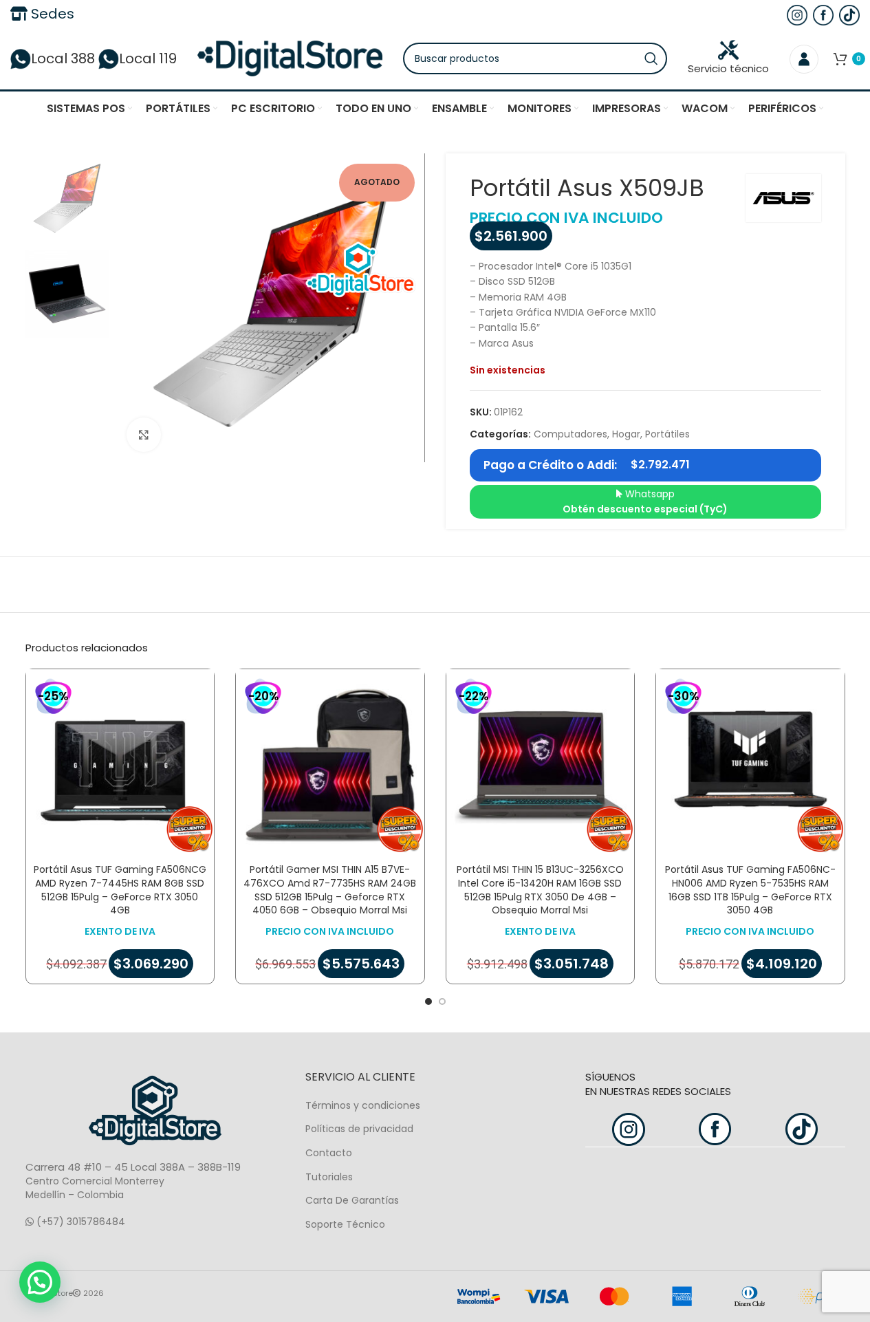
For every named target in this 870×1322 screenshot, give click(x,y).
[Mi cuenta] (804, 58)
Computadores (570, 434)
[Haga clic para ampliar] (144, 435)
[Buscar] (651, 58)
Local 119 (148, 58)
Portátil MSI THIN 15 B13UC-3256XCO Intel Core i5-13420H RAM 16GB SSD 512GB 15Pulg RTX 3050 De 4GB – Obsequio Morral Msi (540, 890)
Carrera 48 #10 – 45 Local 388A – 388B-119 (133, 1167)
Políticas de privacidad (359, 1129)
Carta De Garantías (352, 1200)
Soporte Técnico (345, 1224)
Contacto (328, 1153)
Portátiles (667, 434)
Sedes (51, 13)
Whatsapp (645, 501)
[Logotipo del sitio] (289, 58)
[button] (40, 1282)
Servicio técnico (728, 68)
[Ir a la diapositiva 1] (428, 1001)
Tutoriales (329, 1177)
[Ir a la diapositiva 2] (442, 1001)
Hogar (626, 434)
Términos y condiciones (362, 1105)
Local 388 (63, 58)
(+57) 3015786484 (79, 1221)
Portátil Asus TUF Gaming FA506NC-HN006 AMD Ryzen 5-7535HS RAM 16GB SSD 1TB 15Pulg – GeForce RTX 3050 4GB (750, 890)
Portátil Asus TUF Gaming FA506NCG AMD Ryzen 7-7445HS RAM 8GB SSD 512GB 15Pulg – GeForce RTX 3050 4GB (120, 890)
